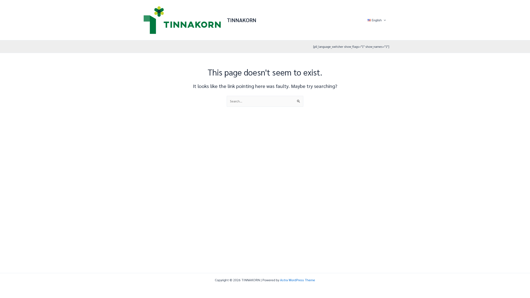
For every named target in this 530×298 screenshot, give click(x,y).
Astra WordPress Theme (297, 280)
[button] (384, 20)
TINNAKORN (241, 19)
